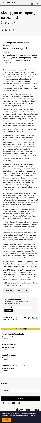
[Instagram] (18, 405)
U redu (6, 420)
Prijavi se (8, 311)
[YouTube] (13, 405)
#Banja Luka (23, 290)
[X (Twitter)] (8, 405)
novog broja (24, 84)
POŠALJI (20, 398)
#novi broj (8, 290)
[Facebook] (3, 405)
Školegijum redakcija (8, 22)
